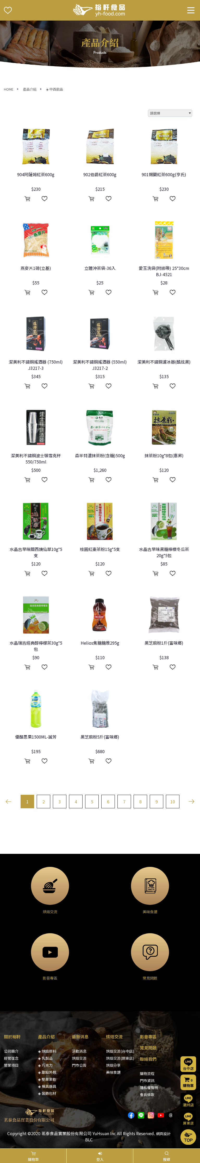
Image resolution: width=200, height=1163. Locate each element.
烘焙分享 (113, 1065)
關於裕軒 (12, 1036)
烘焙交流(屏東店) (120, 1058)
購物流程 (147, 1073)
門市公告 (79, 1065)
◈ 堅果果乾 (47, 1079)
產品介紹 (29, 89)
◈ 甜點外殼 (47, 1072)
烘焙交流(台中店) (120, 1051)
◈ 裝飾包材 (47, 1093)
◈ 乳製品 (45, 1058)
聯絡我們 (148, 1059)
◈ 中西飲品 (54, 89)
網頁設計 (163, 1133)
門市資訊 (147, 1080)
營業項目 (11, 1065)
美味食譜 (113, 1072)
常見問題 (148, 1048)
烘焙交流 (79, 1058)
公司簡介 (11, 1051)
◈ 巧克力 (45, 1065)
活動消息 (79, 1051)
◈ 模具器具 (47, 1086)
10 (172, 801)
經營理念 (11, 1058)
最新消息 (80, 1036)
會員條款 (147, 1094)
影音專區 (148, 1036)
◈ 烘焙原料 (47, 1051)
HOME (8, 89)
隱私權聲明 (149, 1087)
